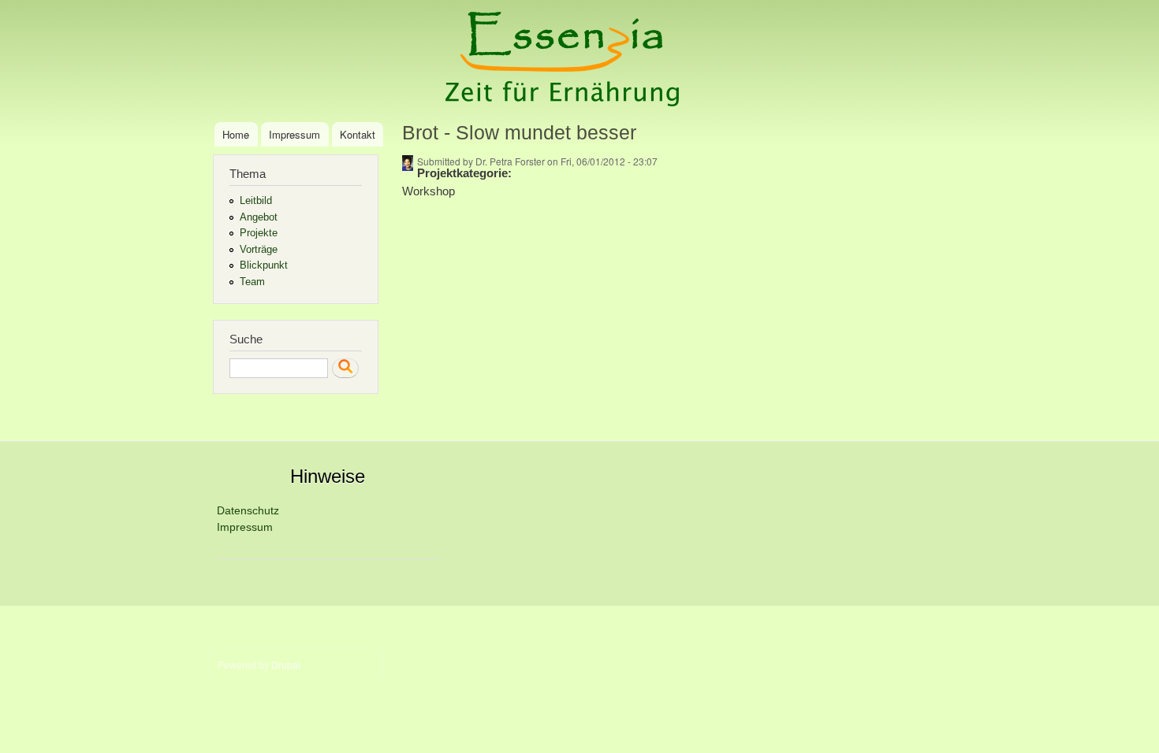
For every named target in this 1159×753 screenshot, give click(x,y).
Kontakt (357, 134)
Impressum (294, 134)
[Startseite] (564, 61)
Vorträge (259, 249)
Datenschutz (248, 510)
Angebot (259, 217)
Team (252, 281)
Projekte (259, 233)
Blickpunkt (264, 265)
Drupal (285, 664)
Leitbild (256, 200)
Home (235, 134)
